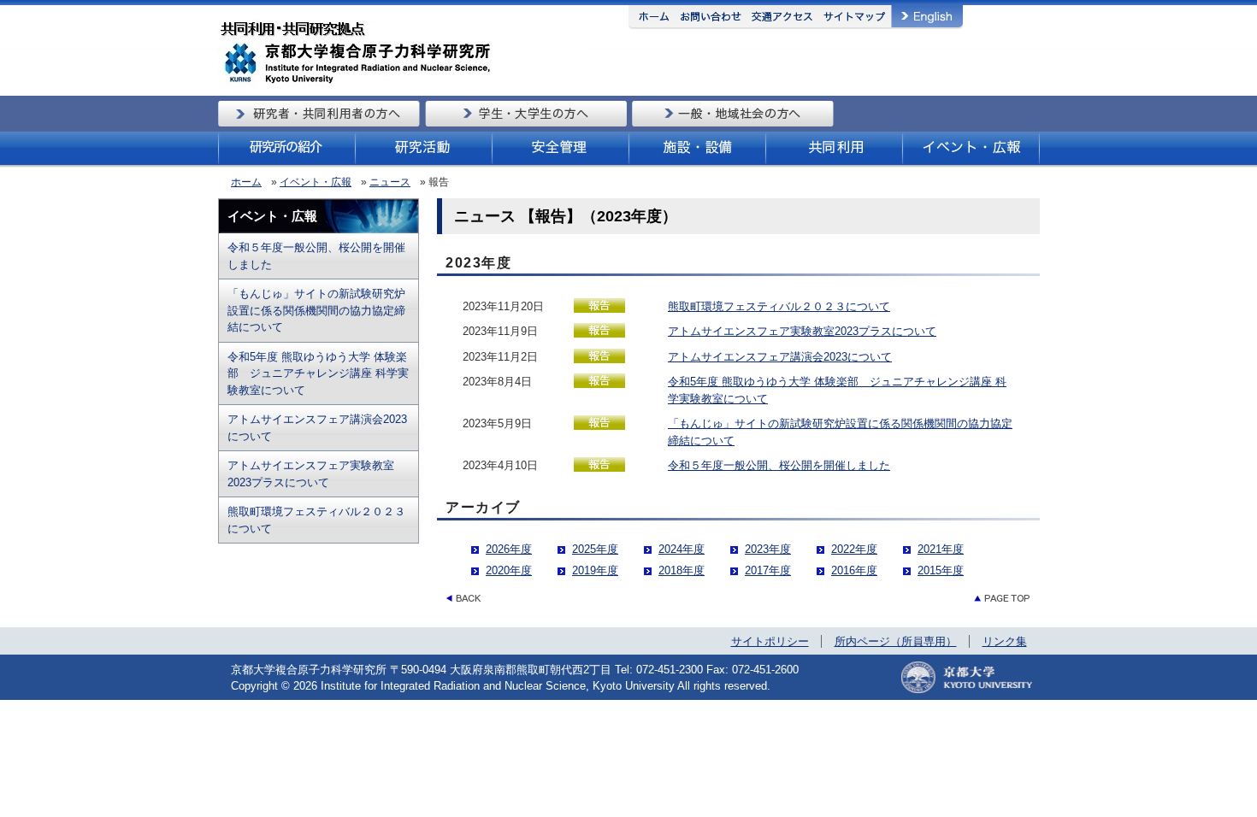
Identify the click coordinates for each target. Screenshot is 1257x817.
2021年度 (941, 549)
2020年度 (509, 570)
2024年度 (681, 549)
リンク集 (1005, 641)
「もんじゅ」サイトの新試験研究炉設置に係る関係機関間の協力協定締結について (316, 310)
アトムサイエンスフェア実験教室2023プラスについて (310, 474)
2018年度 (681, 570)
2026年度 (509, 549)
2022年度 (854, 549)
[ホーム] (402, 85)
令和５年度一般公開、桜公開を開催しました (316, 256)
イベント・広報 (315, 182)
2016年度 (854, 570)
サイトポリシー (770, 641)
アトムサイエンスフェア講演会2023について (317, 428)
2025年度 (595, 549)
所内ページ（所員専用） (896, 641)
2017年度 (768, 570)
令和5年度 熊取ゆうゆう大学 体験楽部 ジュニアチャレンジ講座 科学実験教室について (318, 373)
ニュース (389, 182)
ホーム (246, 182)
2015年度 (941, 570)
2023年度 (768, 549)
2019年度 (595, 570)
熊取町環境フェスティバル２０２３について (316, 520)
